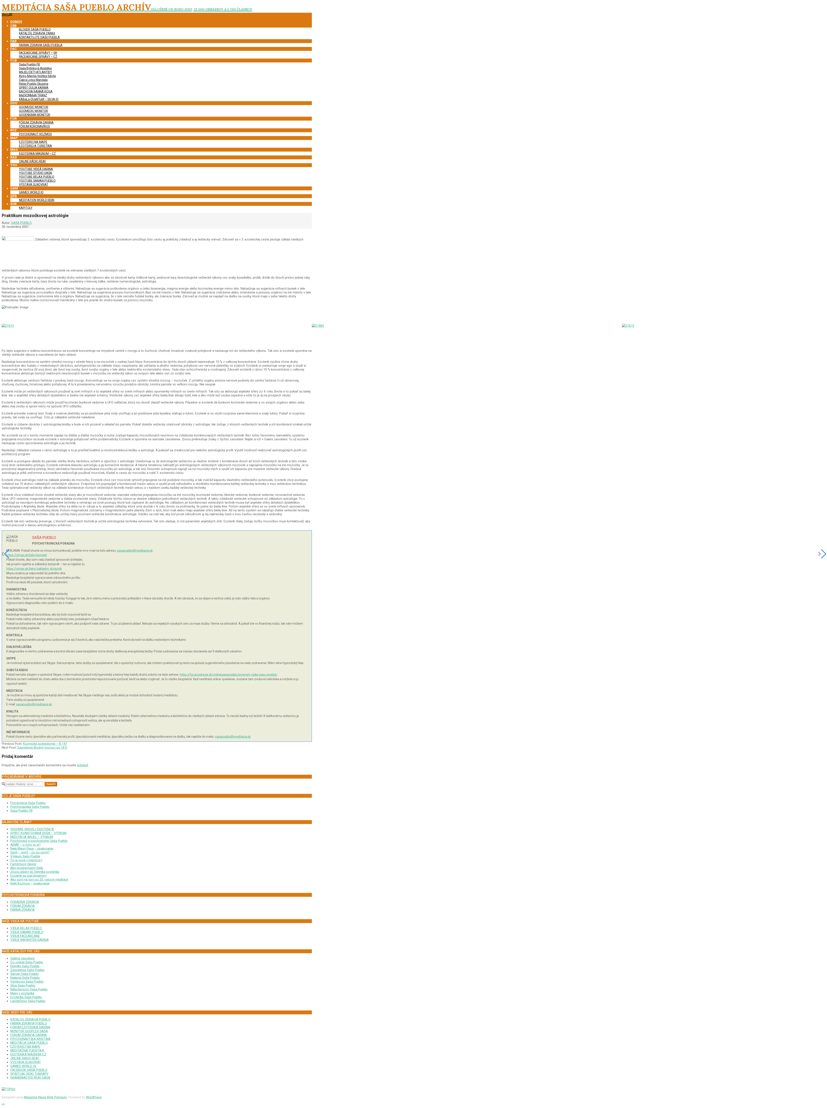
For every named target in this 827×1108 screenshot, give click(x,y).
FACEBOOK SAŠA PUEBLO (28, 1070)
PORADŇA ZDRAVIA (24, 902)
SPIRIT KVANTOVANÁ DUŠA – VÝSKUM (38, 833)
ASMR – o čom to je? (25, 845)
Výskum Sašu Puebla (25, 856)
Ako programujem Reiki (26, 868)
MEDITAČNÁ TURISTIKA (27, 1050)
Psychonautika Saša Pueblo (30, 807)
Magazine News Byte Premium (45, 1097)
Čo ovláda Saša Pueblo (26, 962)
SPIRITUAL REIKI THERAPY (29, 1074)
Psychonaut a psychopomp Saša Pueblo (39, 841)
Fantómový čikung (23, 864)
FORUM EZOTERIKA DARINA (30, 1027)
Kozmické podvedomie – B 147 (45, 744)
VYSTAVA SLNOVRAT (25, 1062)
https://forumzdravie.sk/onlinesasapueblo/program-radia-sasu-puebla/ (228, 674)
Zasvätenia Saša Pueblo (27, 970)
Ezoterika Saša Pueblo (26, 997)
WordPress (94, 1097)
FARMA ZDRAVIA (22, 910)
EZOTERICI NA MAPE (25, 1047)
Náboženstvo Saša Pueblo (29, 989)
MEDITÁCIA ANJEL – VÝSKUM (31, 837)
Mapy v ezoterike (22, 993)
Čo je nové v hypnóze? (26, 860)
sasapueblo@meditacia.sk (135, 550)
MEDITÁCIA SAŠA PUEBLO (29, 1043)
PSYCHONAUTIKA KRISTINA (30, 1039)
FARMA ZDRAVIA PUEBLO (28, 1023)
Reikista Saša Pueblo (25, 978)
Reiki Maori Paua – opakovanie (31, 848)
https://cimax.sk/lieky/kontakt (26, 555)
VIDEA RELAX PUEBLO (26, 928)
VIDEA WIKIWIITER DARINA (29, 940)
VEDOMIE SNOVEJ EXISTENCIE (32, 829)
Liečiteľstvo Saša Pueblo (27, 1001)
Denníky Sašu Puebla (24, 966)
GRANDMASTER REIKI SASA (30, 1078)
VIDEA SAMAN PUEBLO (26, 932)
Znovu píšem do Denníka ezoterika (34, 872)
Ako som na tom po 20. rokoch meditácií (39, 879)
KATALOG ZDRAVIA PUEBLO (30, 1019)
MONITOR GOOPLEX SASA (29, 1031)
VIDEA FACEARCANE (25, 936)
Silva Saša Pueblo (22, 985)
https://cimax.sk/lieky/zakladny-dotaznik (34, 568)
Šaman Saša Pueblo (24, 974)
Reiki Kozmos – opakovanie (30, 883)
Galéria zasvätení (22, 958)
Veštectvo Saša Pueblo (27, 982)
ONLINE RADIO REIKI (24, 1058)
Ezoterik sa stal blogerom (28, 876)
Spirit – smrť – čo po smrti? (30, 852)
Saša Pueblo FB (21, 811)
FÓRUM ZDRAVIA (22, 906)
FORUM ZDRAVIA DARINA (28, 1035)
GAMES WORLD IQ (23, 1066)
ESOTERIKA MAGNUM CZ (28, 1054)
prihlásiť (82, 765)
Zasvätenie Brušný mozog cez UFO (42, 748)
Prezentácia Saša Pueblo (28, 803)
